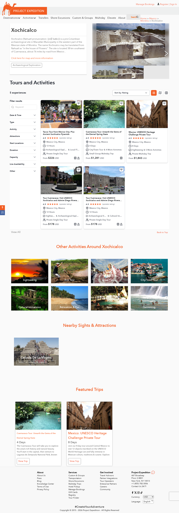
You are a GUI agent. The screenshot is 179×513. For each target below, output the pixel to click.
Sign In (173, 4)
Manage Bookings (77, 489)
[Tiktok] (141, 492)
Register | (164, 4)
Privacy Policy (43, 489)
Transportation (75, 478)
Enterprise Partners (108, 484)
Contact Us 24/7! (138, 486)
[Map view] (160, 93)
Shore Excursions (76, 481)
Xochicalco (157, 20)
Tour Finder (74, 498)
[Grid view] (154, 93)
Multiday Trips (75, 484)
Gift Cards (73, 492)
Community (105, 489)
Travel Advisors (107, 475)
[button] (2, 207)
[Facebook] (132, 492)
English (147, 501)
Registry (72, 495)
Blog (39, 481)
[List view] (166, 93)
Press (39, 478)
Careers (103, 486)
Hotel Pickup (74, 486)
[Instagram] (138, 492)
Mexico (154, 18)
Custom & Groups (77, 475)
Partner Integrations (108, 478)
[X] (135, 492)
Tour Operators (107, 481)
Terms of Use (43, 486)
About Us (41, 475)
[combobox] (148, 502)
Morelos (145, 20)
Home (144, 18)
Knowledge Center (45, 484)
